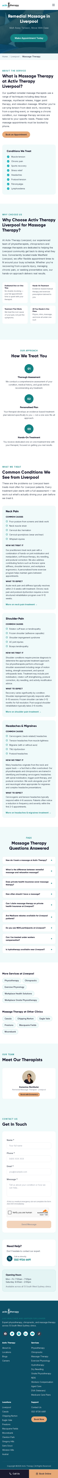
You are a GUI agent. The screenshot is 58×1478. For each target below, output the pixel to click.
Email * (10, 1166)
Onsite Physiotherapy (41, 1373)
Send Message (29, 1224)
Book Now (39, 1419)
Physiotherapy (12, 980)
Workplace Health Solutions (18, 993)
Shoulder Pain (15, 618)
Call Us (16, 1473)
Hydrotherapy (37, 1365)
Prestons (9, 1025)
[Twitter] (12, 1334)
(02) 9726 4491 (22, 1259)
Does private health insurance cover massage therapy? (29, 883)
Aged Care (36, 1386)
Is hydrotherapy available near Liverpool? (29, 949)
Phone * (11, 1153)
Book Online (45, 1473)
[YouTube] (32, 1334)
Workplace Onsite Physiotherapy (21, 1000)
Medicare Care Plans (41, 1395)
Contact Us (36, 1407)
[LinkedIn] (26, 1334)
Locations (6, 1352)
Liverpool (15, 56)
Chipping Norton (25, 1018)
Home (5, 56)
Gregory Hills (8, 1441)
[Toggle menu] (53, 5)
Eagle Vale (45, 1018)
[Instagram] (19, 1334)
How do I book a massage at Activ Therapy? (29, 860)
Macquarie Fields (27, 1025)
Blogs (4, 1356)
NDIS (33, 1378)
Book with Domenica (29, 1094)
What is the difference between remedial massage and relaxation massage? (29, 871)
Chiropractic (31, 980)
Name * (10, 1140)
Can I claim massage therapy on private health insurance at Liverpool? (29, 904)
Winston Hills (8, 1450)
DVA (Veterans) (38, 1390)
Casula (8, 1018)
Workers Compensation (42, 1382)
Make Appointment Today (29, 38)
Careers (6, 1360)
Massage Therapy (39, 1356)
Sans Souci (7, 1445)
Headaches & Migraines (21, 726)
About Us (6, 1348)
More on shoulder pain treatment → (23, 712)
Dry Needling (37, 1369)
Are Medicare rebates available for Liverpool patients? (29, 917)
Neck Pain (12, 511)
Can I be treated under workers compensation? (29, 938)
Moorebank (10, 1031)
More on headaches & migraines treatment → (28, 812)
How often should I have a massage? (29, 894)
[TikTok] (39, 1334)
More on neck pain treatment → (21, 604)
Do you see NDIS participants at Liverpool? (29, 928)
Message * (12, 1179)
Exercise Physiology (14, 987)
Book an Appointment (16, 134)
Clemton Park (8, 1437)
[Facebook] (5, 1334)
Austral (5, 1454)
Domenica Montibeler (29, 1087)
